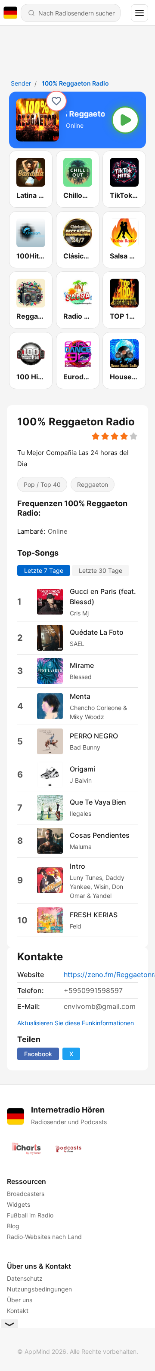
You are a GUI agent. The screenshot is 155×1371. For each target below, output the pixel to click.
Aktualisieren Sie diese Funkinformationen (75, 1023)
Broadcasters (25, 1193)
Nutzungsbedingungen (39, 1289)
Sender (21, 83)
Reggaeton (92, 484)
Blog (13, 1226)
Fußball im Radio (30, 1215)
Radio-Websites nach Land (44, 1236)
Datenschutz (25, 1278)
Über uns (19, 1299)
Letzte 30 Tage (100, 570)
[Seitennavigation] (139, 13)
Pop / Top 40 (42, 484)
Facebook (38, 1053)
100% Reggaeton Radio (75, 83)
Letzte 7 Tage (43, 570)
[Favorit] (56, 101)
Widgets (18, 1204)
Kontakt (17, 1310)
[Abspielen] (125, 120)
